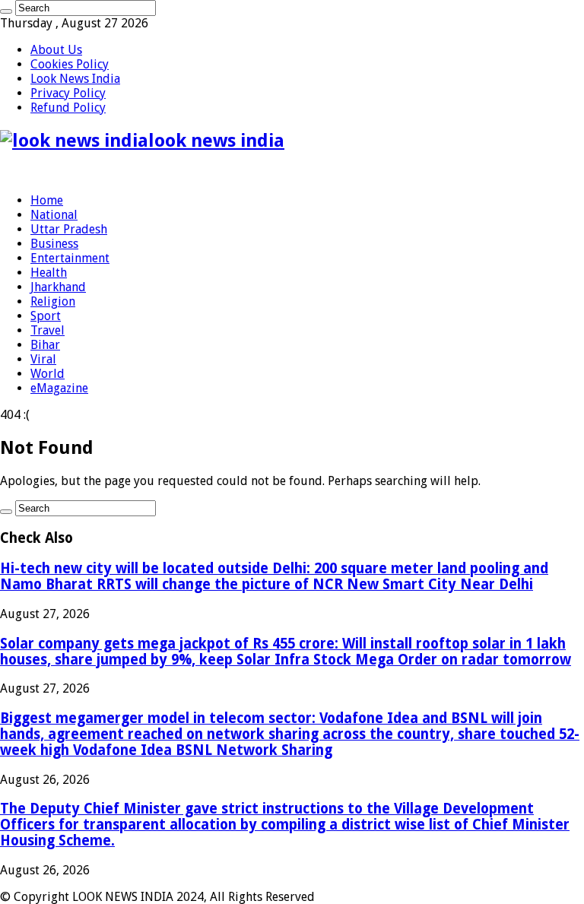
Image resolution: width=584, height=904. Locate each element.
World (47, 373)
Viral (43, 359)
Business (54, 243)
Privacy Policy (68, 93)
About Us (56, 50)
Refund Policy (68, 107)
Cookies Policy (69, 64)
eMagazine (59, 388)
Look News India (75, 78)
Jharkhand (58, 287)
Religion (52, 301)
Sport (45, 316)
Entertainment (70, 258)
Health (48, 272)
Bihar (45, 345)
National (54, 215)
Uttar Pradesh (68, 229)
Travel (47, 330)
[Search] (6, 11)
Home (46, 200)
